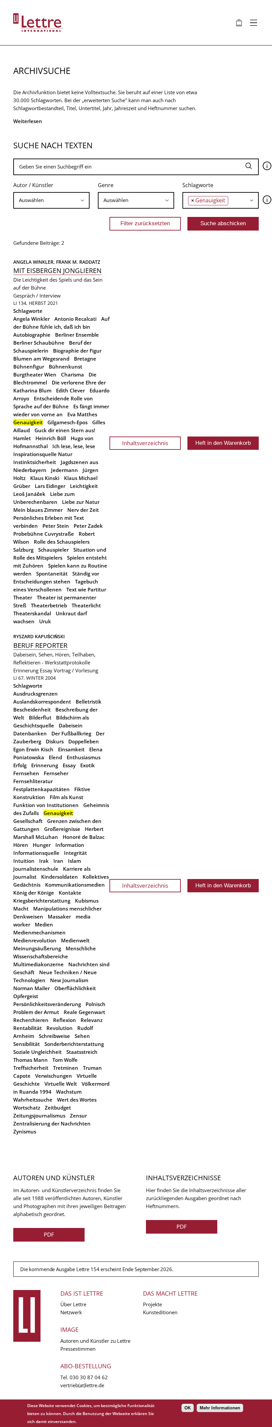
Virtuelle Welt (60, 1083)
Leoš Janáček (29, 494)
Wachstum (69, 1091)
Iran (58, 860)
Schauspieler (53, 549)
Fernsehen (26, 773)
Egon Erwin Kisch (33, 749)
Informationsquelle (36, 852)
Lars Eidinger (50, 486)
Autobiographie (31, 334)
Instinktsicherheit (34, 462)
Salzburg (23, 549)
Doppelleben (83, 741)
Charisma (72, 374)
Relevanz (91, 1020)
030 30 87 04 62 (89, 1377)
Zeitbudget (58, 1107)
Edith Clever (70, 390)
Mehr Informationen (220, 1407)
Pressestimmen (78, 1348)
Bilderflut (40, 717)
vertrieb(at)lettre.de (82, 1385)
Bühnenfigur (28, 366)
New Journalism (69, 980)
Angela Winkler (31, 318)
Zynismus (24, 1131)
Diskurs (55, 741)
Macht (21, 908)
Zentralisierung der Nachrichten (52, 1123)
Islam (74, 860)
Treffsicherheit (30, 1067)
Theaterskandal (32, 613)
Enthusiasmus (84, 757)
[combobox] (51, 200)
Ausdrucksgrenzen (35, 693)
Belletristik (89, 701)
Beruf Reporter (40, 645)
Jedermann (64, 470)
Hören (20, 845)
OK (187, 1407)
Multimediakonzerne (38, 964)
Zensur (78, 1115)
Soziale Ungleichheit (37, 1052)
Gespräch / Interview (37, 295)
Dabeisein (71, 725)
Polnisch (95, 1004)
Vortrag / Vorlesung (76, 670)
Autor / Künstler (33, 185)
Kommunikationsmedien (75, 884)
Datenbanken (30, 733)
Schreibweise (54, 1036)
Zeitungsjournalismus (39, 1115)
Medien (44, 924)
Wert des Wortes (77, 1099)
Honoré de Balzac (83, 837)
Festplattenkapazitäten (41, 789)
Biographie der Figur (77, 350)
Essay (46, 670)
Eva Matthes (82, 414)
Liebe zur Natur (81, 502)
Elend (55, 757)
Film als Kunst (66, 797)
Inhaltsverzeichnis (145, 443)
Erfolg (20, 765)
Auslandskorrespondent (42, 701)
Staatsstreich (82, 1052)
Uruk (45, 621)
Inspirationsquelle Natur (42, 454)
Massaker (59, 916)
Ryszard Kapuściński (39, 636)
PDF (49, 1234)
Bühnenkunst (65, 366)
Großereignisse (62, 829)
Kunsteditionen (160, 1312)
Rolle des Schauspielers (62, 541)
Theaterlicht (86, 605)
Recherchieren (30, 1020)
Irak (44, 860)
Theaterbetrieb (49, 605)
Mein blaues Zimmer (38, 510)
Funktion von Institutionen (46, 805)
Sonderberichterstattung (74, 1044)
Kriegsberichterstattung (41, 900)
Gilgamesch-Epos (67, 422)
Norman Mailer (31, 988)
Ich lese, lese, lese (73, 446)
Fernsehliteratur (33, 781)
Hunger (42, 845)
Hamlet (22, 438)
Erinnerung (25, 670)
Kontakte (70, 892)
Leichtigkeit (84, 486)
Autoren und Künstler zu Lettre (95, 1340)
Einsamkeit (71, 749)
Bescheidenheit (32, 709)
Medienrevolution (34, 940)
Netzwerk (71, 1312)
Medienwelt (75, 940)
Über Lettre (73, 1304)
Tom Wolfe (65, 1059)
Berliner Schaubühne (38, 342)
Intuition (23, 860)
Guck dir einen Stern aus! (64, 430)
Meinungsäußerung (37, 948)
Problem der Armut (36, 1012)
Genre (105, 185)
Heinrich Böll (50, 438)
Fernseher (56, 773)
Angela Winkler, (34, 262)
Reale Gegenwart (84, 1012)
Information (69, 845)
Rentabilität (27, 1028)
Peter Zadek (88, 525)
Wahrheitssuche (32, 1099)
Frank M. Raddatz (78, 262)
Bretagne (85, 358)
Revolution (59, 1028)
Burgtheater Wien (34, 374)
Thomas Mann (30, 1059)
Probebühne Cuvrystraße (43, 533)
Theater (22, 597)
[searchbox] (51, 200)
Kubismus (87, 900)
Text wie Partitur (86, 589)
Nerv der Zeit (83, 510)
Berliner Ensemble (77, 334)
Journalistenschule (35, 868)
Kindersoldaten (59, 876)
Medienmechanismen (39, 932)
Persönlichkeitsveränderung (47, 1004)
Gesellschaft (27, 821)
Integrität (75, 852)
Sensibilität (26, 1044)
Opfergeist (25, 996)
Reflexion (64, 1020)
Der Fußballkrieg (71, 733)
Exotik (87, 765)
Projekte (152, 1304)
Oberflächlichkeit (75, 988)
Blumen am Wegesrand (41, 358)
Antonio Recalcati (75, 318)
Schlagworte (197, 185)
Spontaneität (52, 573)
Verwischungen (53, 1075)
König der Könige (33, 892)
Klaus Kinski (44, 478)
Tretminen (65, 1067)
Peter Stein (55, 525)
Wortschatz (26, 1107)
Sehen (82, 1036)
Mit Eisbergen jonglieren (57, 270)
